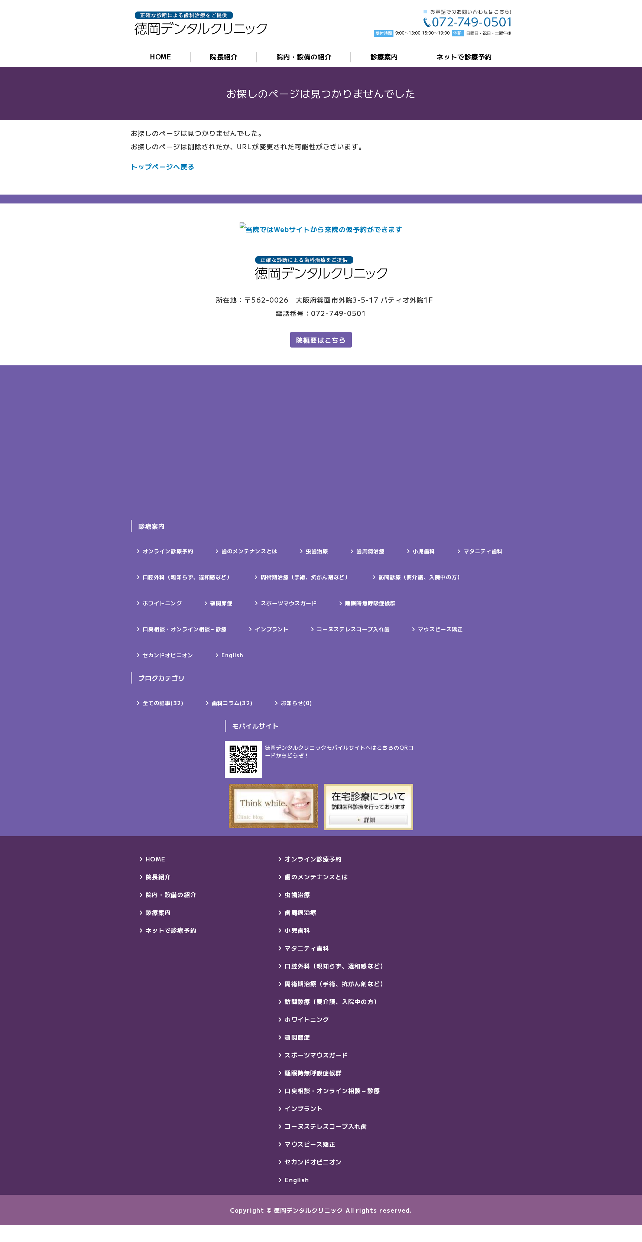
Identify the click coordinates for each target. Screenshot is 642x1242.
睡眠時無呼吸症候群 (370, 603)
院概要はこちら (321, 340)
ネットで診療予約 (464, 56)
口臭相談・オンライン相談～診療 (185, 629)
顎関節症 (221, 603)
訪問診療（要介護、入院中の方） (421, 577)
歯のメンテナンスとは (249, 551)
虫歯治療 (317, 551)
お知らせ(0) (296, 703)
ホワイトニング (162, 603)
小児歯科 (424, 551)
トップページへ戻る (163, 166)
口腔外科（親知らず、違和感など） (187, 577)
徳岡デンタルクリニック (309, 1210)
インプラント (271, 629)
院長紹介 (223, 56)
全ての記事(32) (163, 703)
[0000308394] (368, 807)
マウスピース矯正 (440, 629)
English (232, 655)
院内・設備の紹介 (303, 56)
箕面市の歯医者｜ (200, 23)
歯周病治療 (370, 551)
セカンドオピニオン (168, 655)
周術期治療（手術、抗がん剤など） (305, 577)
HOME (160, 56)
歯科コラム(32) (232, 703)
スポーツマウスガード (289, 603)
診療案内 (384, 56)
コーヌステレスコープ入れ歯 (353, 629)
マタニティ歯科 (483, 551)
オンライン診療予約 (168, 551)
